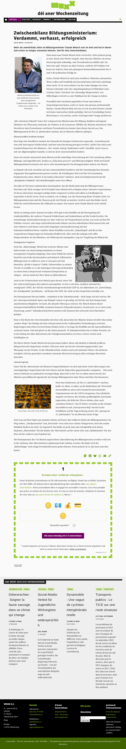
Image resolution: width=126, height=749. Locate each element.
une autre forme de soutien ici (49, 494)
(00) (36, 711)
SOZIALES (36, 19)
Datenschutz (111, 717)
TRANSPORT (108, 589)
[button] (120, 19)
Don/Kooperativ (61, 717)
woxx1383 (18, 566)
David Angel (19, 43)
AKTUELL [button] (13, 19)
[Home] (6, 19)
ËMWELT (47, 19)
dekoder (104, 552)
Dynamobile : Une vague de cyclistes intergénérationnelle (77, 605)
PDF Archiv (85, 706)
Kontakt (33, 705)
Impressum (111, 714)
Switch (71, 525)
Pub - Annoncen (61, 714)
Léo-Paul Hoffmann (104, 616)
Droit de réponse (113, 711)
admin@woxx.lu (35, 714)
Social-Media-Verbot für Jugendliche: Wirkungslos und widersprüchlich (48, 610)
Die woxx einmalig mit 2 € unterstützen (63, 535)
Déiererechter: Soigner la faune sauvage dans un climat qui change (19, 605)
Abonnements (61, 711)
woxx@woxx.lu (35, 722)
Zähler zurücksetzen (78, 549)
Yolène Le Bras (15, 621)
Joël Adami (42, 632)
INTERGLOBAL (60, 19)
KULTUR (72, 19)
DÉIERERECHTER (15, 589)
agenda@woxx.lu (36, 727)
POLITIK (26, 19)
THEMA (26, 589)
